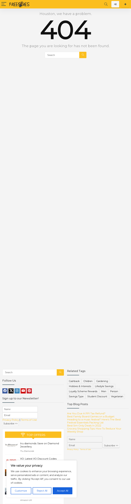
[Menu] (4, 4)
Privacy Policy (10, 419)
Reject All (42, 490)
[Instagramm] (17, 390)
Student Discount (97, 396)
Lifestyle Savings (104, 386)
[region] (41, 479)
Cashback (74, 381)
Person (114, 391)
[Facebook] (5, 390)
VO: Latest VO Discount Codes (38, 458)
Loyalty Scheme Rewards (83, 391)
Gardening (102, 381)
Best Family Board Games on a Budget (90, 416)
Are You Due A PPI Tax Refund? (86, 413)
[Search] (106, 4)
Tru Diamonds (27, 451)
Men (103, 391)
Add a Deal (125, 4)
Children (87, 381)
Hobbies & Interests (80, 386)
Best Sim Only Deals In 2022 (84, 425)
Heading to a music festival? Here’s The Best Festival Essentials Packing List (94, 421)
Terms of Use (29, 419)
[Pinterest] (29, 390)
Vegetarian (117, 396)
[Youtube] (23, 390)
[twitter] (11, 390)
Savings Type (76, 396)
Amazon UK (26, 500)
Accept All (62, 490)
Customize (21, 490)
